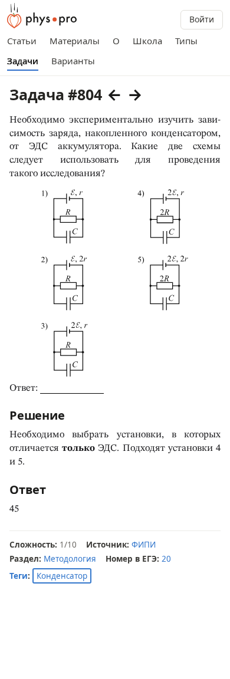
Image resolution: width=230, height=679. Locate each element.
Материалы (75, 41)
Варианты (73, 61)
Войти (201, 19)
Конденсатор (62, 576)
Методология (70, 558)
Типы (186, 41)
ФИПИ (144, 544)
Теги (18, 576)
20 (166, 558)
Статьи (22, 41)
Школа (147, 41)
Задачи (22, 61)
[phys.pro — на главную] (42, 15)
